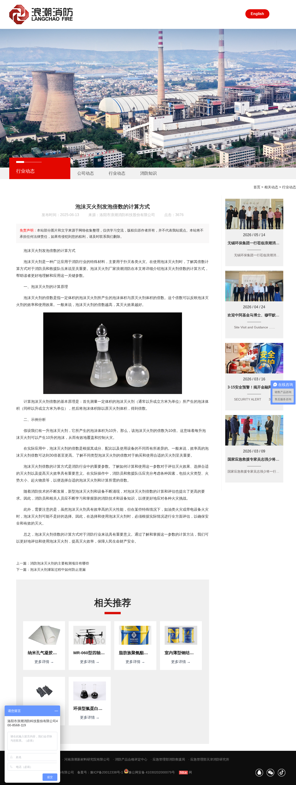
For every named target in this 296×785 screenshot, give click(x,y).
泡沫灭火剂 (99, 269)
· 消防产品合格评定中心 (130, 759)
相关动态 (271, 187)
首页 (256, 187)
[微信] (270, 772)
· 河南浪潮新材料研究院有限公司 (86, 759)
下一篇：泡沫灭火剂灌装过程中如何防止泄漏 (51, 569)
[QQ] (259, 772)
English (257, 14)
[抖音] (282, 772)
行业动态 (117, 173)
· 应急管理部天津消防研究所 (208, 759)
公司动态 (85, 173)
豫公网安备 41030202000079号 (152, 772)
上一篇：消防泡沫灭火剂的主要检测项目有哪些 (52, 563)
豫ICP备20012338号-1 (106, 772)
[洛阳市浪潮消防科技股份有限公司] (41, 14)
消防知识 (148, 173)
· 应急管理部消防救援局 (168, 759)
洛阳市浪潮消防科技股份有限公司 (127, 215)
